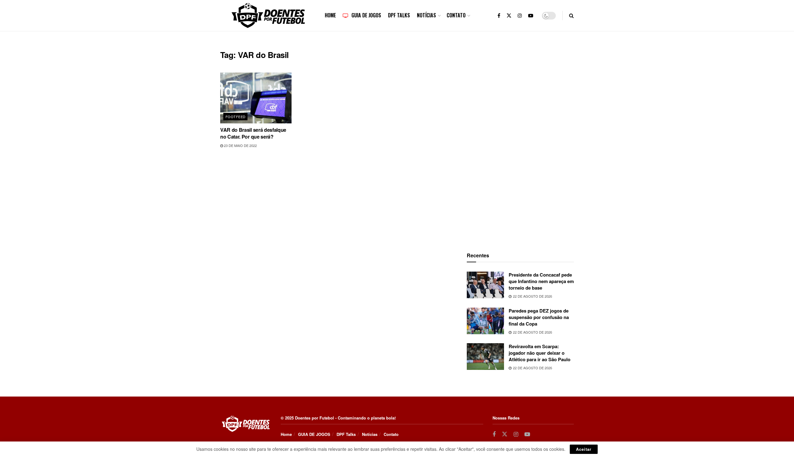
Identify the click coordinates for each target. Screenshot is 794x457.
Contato (456, 15)
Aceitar (583, 449)
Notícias (426, 15)
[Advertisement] (520, 143)
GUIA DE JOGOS (366, 15)
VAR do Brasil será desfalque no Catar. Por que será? (253, 133)
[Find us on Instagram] (520, 15)
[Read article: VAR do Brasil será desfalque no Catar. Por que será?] (256, 98)
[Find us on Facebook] (498, 15)
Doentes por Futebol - (316, 418)
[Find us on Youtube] (530, 15)
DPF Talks (399, 15)
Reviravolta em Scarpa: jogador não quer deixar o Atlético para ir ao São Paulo (539, 353)
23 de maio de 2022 (240, 145)
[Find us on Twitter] (508, 15)
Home (330, 15)
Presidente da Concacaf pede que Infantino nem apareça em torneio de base (541, 281)
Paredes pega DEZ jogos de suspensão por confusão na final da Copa (539, 317)
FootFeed (235, 116)
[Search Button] (571, 15)
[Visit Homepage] (268, 15)
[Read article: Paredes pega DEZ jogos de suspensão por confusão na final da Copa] (485, 321)
